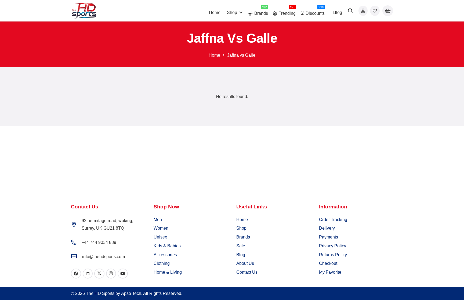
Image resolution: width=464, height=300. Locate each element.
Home (214, 55)
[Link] (363, 10)
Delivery (327, 228)
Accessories (165, 254)
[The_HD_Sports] (84, 10)
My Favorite (330, 272)
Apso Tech (131, 293)
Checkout (328, 263)
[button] (350, 10)
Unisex (160, 237)
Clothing (162, 263)
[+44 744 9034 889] (76, 242)
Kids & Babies (167, 246)
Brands (243, 237)
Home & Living (168, 272)
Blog (240, 254)
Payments (328, 237)
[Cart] (387, 10)
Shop (241, 228)
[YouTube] (123, 274)
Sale (240, 246)
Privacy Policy (332, 246)
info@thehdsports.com (103, 256)
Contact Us (247, 272)
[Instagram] (111, 274)
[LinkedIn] (88, 274)
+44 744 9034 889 (99, 242)
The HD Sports (100, 293)
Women (161, 228)
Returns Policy (333, 254)
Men (158, 219)
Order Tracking (333, 219)
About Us (245, 263)
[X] (99, 274)
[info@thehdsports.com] (76, 256)
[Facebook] (76, 274)
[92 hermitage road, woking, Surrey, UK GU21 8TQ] (76, 224)
